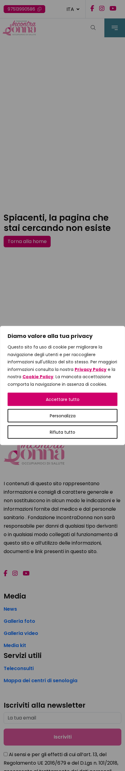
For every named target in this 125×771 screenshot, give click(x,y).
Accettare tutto (62, 399)
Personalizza (63, 416)
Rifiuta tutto (62, 432)
